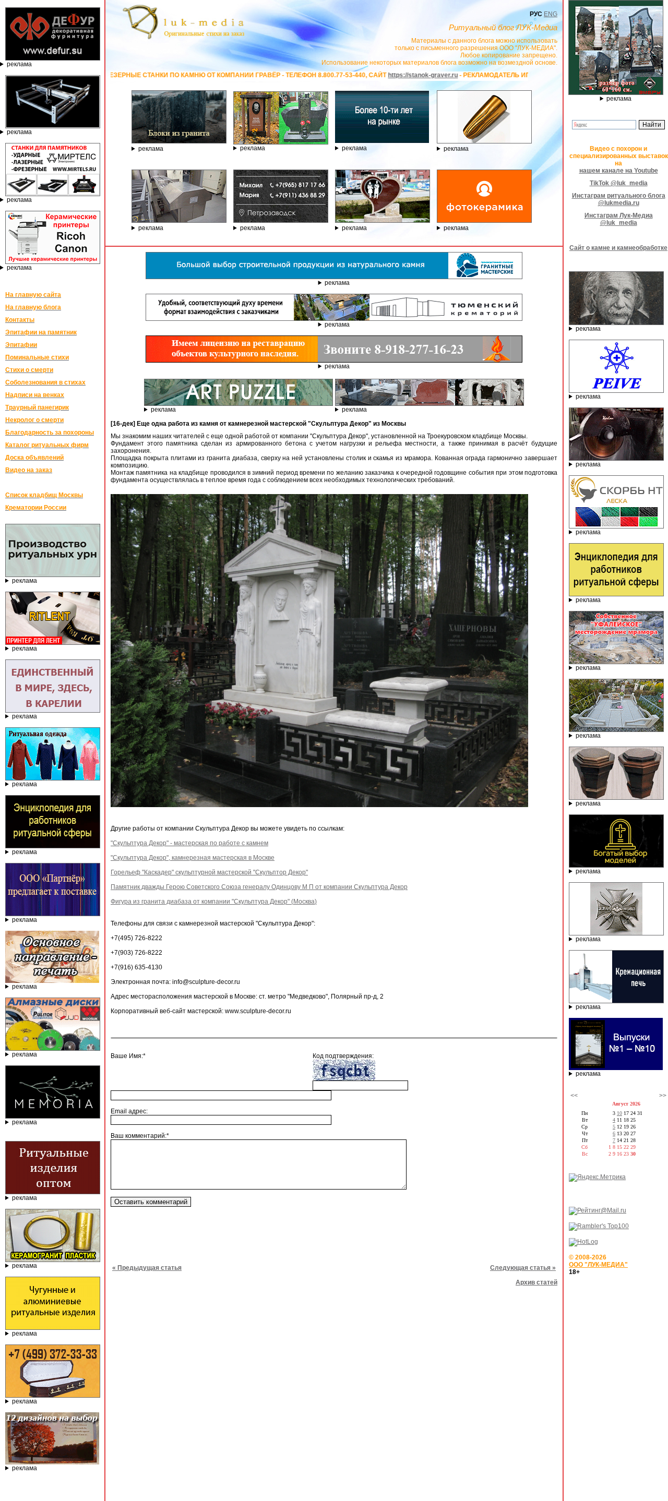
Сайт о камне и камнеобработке (618, 247)
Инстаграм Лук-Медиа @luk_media (618, 219)
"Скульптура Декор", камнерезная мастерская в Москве (193, 857)
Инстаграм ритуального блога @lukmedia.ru (618, 199)
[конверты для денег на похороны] (52, 1462)
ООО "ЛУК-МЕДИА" (598, 1264)
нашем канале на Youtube (618, 170)
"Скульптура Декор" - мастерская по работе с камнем (189, 843)
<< (574, 1095)
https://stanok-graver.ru (347, 75)
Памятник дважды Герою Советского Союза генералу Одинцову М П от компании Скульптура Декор (259, 887)
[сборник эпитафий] (616, 1068)
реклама (19, 64)
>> (662, 1095)
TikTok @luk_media (619, 183)
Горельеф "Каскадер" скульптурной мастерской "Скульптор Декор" (209, 872)
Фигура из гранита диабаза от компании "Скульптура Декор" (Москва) (214, 901)
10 (619, 1113)
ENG (550, 14)
